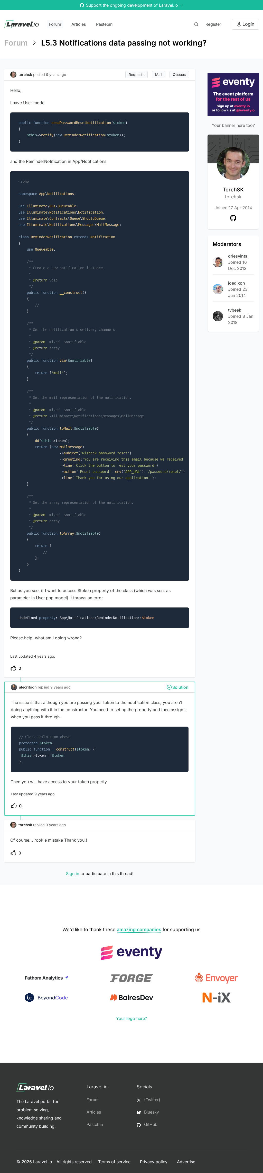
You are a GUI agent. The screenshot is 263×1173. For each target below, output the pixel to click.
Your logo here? (131, 1018)
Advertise (186, 1161)
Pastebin (104, 24)
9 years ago (60, 687)
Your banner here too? (233, 125)
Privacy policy (154, 1161)
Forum (55, 24)
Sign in (72, 873)
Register (213, 24)
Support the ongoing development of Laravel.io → (134, 5)
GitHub (150, 1124)
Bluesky (151, 1112)
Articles (78, 24)
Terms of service (115, 1161)
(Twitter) (151, 1099)
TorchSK (233, 193)
